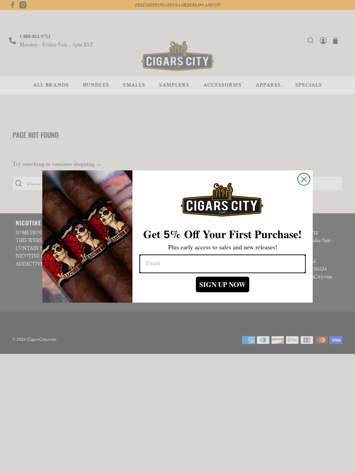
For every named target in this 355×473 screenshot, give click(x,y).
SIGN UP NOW (222, 284)
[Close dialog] (304, 179)
